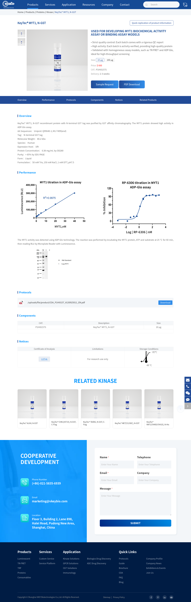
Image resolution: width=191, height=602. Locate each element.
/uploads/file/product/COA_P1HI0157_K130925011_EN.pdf (56, 302)
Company (107, 4)
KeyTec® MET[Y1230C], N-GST (127, 423)
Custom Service (46, 559)
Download (165, 303)
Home (21, 12)
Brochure (123, 568)
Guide (122, 563)
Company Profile (154, 559)
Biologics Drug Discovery (99, 559)
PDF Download (132, 84)
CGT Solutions (70, 568)
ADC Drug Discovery (96, 563)
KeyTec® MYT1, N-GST (65, 12)
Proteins (40, 12)
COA (121, 573)
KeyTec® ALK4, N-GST (29, 423)
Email (49, 499)
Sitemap (106, 597)
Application (69, 4)
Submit (135, 523)
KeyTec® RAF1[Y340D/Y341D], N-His (158, 423)
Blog (121, 582)
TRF (19, 568)
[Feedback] (188, 399)
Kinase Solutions (71, 559)
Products (32, 4)
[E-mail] (188, 380)
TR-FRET (22, 563)
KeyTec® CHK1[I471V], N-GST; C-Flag (63, 423)
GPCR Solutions (70, 563)
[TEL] (188, 386)
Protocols (123, 559)
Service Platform (47, 563)
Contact (125, 4)
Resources (89, 4)
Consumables (24, 577)
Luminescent (24, 559)
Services (50, 4)
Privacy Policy (119, 597)
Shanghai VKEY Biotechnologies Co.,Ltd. (45, 597)
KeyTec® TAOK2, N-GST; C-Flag (94, 423)
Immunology (69, 573)
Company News (153, 563)
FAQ (121, 577)
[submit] (146, 4)
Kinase (50, 12)
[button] (180, 409)
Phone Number (46, 481)
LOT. (43, 359)
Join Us (149, 573)
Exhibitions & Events (156, 568)
